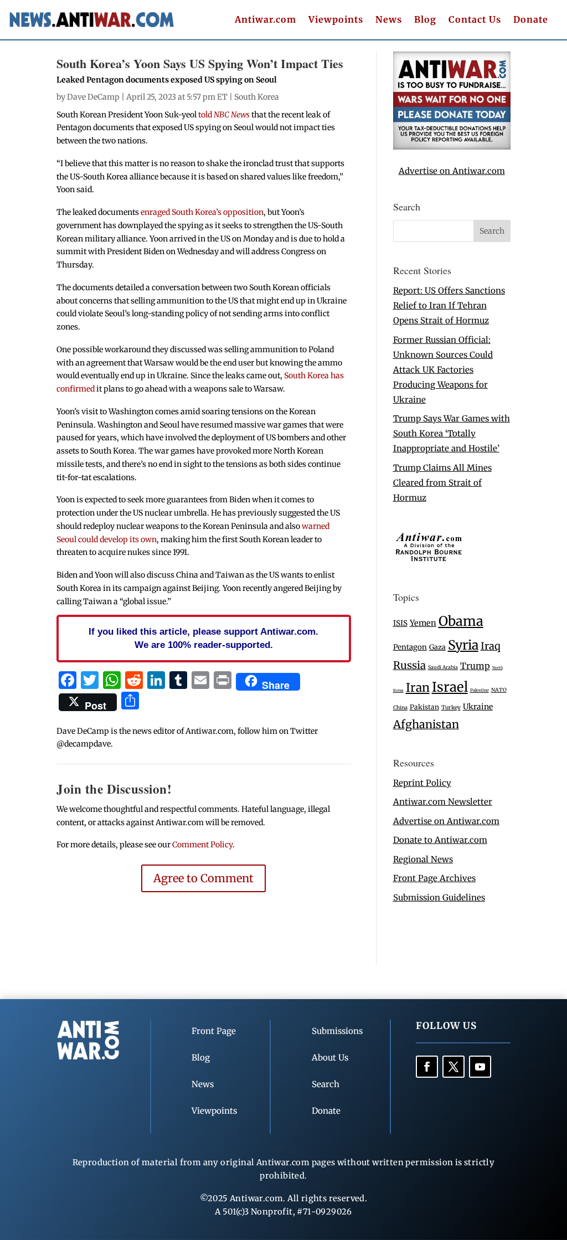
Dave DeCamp (93, 97)
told (224, 115)
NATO (499, 690)
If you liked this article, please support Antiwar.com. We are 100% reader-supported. (203, 638)
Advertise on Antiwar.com (452, 171)
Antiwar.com (265, 20)
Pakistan (424, 707)
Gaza (437, 646)
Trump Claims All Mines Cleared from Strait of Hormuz (442, 482)
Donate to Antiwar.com (440, 840)
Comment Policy (202, 845)
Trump (475, 666)
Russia (409, 665)
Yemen (423, 623)
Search (325, 1084)
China (400, 707)
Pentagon (410, 647)
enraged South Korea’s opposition (202, 212)
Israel (450, 687)
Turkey (451, 707)
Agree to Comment (203, 878)
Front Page (214, 1031)
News (388, 20)
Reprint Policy (422, 783)
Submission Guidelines (439, 897)
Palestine (479, 690)
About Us (330, 1057)
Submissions (337, 1031)
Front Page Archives (434, 878)
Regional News (423, 859)
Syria (463, 645)
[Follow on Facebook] (427, 1067)
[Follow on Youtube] (480, 1067)
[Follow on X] (453, 1067)
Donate (530, 20)
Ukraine (478, 707)
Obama (461, 621)
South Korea (256, 97)
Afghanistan (426, 724)
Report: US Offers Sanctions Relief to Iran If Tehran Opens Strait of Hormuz (449, 305)
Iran (418, 687)
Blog (425, 20)
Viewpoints (335, 20)
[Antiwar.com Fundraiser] (452, 146)
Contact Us (475, 20)
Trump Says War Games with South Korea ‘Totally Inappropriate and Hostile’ (451, 433)
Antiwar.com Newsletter (442, 801)
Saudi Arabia (443, 667)
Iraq (491, 646)
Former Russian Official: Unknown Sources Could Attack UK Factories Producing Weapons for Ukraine (443, 370)
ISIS (400, 623)
